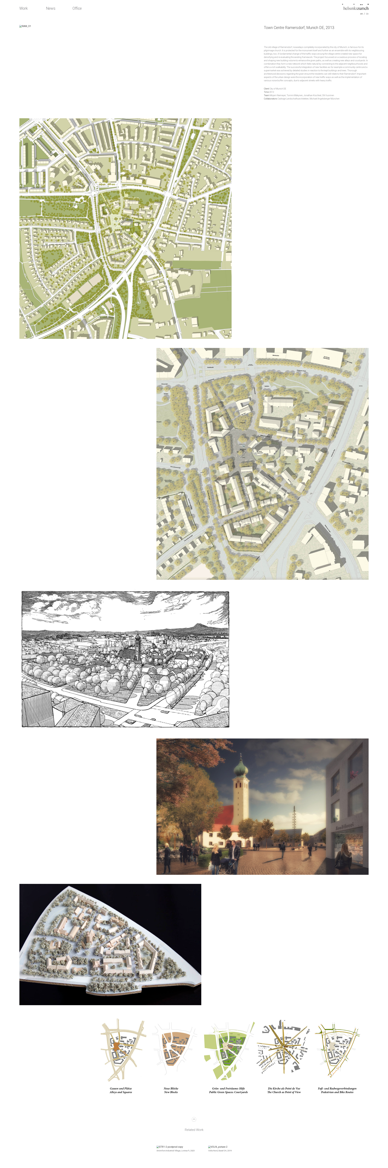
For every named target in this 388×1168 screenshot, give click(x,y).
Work (23, 8)
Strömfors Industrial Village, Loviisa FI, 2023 (176, 1151)
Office (77, 8)
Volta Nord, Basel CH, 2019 (220, 1151)
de (367, 14)
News (50, 8)
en (361, 14)
